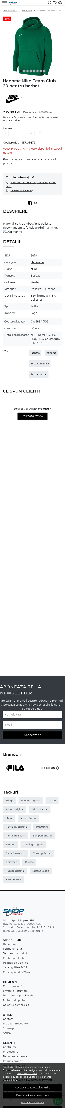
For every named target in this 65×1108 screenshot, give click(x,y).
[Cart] (60, 3)
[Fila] (15, 774)
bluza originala (40, 363)
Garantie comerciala (16, 1004)
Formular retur (12, 948)
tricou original (15, 809)
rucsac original (15, 870)
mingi (9, 818)
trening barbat (42, 853)
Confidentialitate (14, 958)
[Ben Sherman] (49, 774)
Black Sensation (15, 853)
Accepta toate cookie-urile (32, 1087)
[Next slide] (58, 768)
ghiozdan (11, 862)
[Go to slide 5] (34, 71)
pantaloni (42, 826)
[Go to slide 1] (21, 71)
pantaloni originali (17, 826)
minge (9, 800)
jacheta (35, 352)
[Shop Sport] (14, 2)
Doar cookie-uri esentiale (32, 1095)
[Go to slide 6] (37, 71)
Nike (34, 269)
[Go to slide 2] (24, 71)
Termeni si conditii (15, 953)
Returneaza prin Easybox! (19, 995)
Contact (8, 1018)
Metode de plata (14, 1000)
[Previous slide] (7, 768)
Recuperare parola (15, 1056)
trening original (33, 844)
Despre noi (10, 944)
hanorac (51, 352)
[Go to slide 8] (44, 71)
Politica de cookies (27, 1073)
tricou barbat (39, 809)
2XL (41, 133)
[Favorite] (54, 3)
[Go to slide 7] (41, 71)
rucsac (29, 862)
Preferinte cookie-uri (32, 1102)
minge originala (30, 800)
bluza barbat (39, 374)
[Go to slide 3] (27, 71)
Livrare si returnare (15, 990)
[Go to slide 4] (31, 71)
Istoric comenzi (13, 1061)
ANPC (7, 1032)
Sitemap (8, 1028)
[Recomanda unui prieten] (36, 203)
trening (10, 844)
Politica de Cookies (15, 962)
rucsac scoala (40, 870)
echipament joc (42, 835)
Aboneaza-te (32, 735)
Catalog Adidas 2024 (16, 972)
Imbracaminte (10, 10)
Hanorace (27, 10)
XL (31, 133)
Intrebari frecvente (15, 1023)
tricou (52, 800)
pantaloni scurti (15, 835)
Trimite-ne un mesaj (21, 190)
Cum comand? (12, 986)
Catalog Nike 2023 (15, 967)
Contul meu (10, 1047)
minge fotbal (28, 818)
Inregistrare (10, 1051)
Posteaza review (32, 416)
